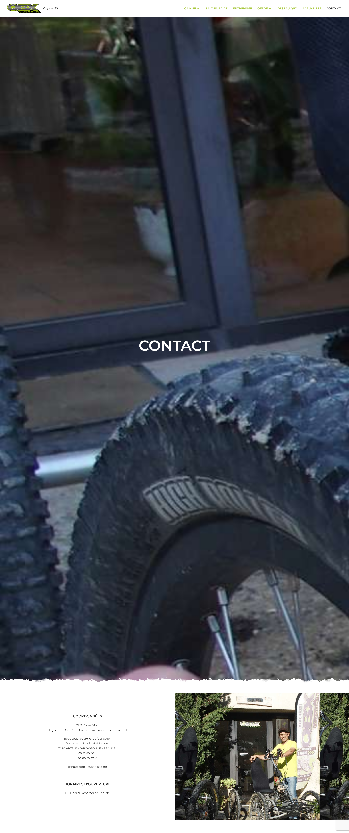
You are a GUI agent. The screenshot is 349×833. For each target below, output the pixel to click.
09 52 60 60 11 (87, 753)
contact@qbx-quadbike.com (87, 766)
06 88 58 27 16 (87, 758)
